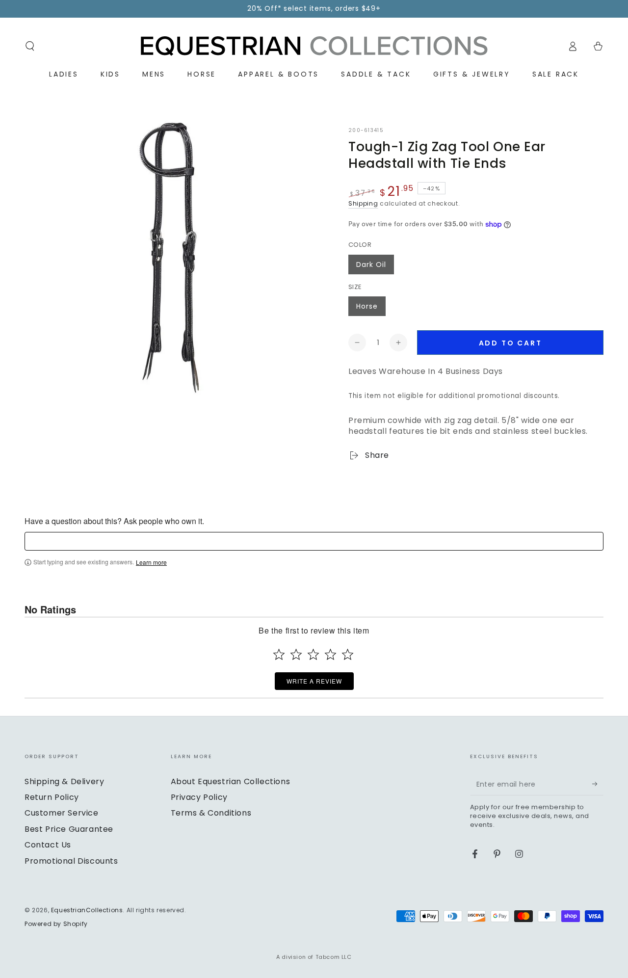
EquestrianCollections (87, 910)
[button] (30, 46)
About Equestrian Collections (230, 781)
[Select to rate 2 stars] (296, 654)
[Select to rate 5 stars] (347, 654)
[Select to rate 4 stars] (330, 654)
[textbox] (314, 541)
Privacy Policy (199, 797)
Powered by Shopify (56, 924)
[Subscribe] (597, 784)
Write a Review (314, 681)
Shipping (363, 203)
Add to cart (510, 343)
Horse (367, 306)
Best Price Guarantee (69, 829)
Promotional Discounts (71, 861)
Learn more (151, 562)
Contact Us (48, 844)
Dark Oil (371, 264)
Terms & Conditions (211, 813)
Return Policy (52, 797)
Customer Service (62, 813)
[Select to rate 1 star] (279, 654)
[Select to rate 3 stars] (313, 654)
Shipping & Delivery (64, 781)
